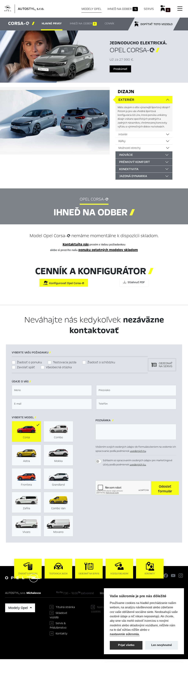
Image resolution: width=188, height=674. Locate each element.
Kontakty (61, 633)
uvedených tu (138, 451)
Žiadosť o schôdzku (101, 362)
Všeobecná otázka (59, 367)
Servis (149, 9)
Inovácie (126, 155)
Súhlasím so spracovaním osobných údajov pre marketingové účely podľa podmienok (137, 462)
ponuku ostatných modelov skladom (108, 249)
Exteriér (126, 99)
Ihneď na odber (121, 9)
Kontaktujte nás (76, 244)
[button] (165, 488)
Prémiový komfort (134, 162)
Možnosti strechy (129, 148)
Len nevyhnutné (161, 645)
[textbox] (52, 390)
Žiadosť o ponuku (29, 362)
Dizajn (126, 91)
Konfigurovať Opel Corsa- (66, 283)
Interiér (122, 134)
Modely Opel (92, 9)
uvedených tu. (138, 464)
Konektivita (128, 169)
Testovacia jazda (64, 362)
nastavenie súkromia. (125, 634)
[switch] (98, 461)
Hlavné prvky (52, 23)
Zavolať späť (26, 367)
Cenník (109, 23)
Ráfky (122, 141)
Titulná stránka (65, 607)
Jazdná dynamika (133, 176)
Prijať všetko (126, 645)
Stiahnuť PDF (135, 282)
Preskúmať (120, 69)
